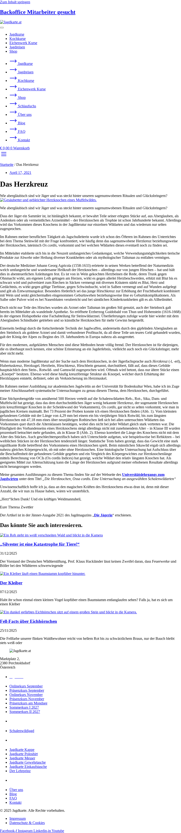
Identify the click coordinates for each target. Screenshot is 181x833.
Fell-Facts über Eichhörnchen (28, 621)
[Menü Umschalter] (2, 27)
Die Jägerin (103, 515)
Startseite (6, 165)
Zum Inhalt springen (15, 2)
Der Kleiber (11, 582)
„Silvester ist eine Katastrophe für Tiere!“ (40, 544)
